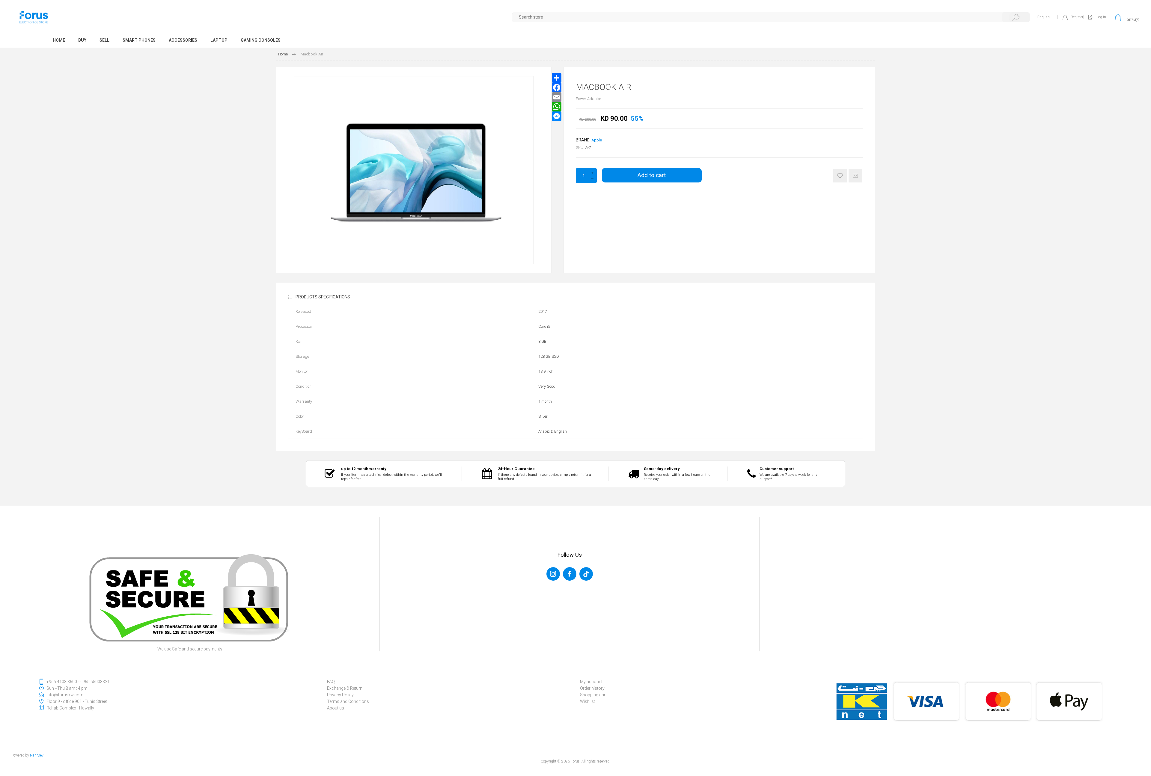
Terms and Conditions (348, 701)
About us (335, 708)
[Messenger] (556, 116)
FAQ (331, 681)
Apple (596, 140)
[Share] (556, 78)
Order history (592, 688)
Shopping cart (593, 694)
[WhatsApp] (556, 106)
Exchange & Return (344, 688)
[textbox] (771, 17)
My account (591, 681)
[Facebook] (556, 87)
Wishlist (587, 701)
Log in (1101, 17)
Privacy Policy (340, 694)
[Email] (556, 97)
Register (1077, 17)
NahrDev (36, 755)
